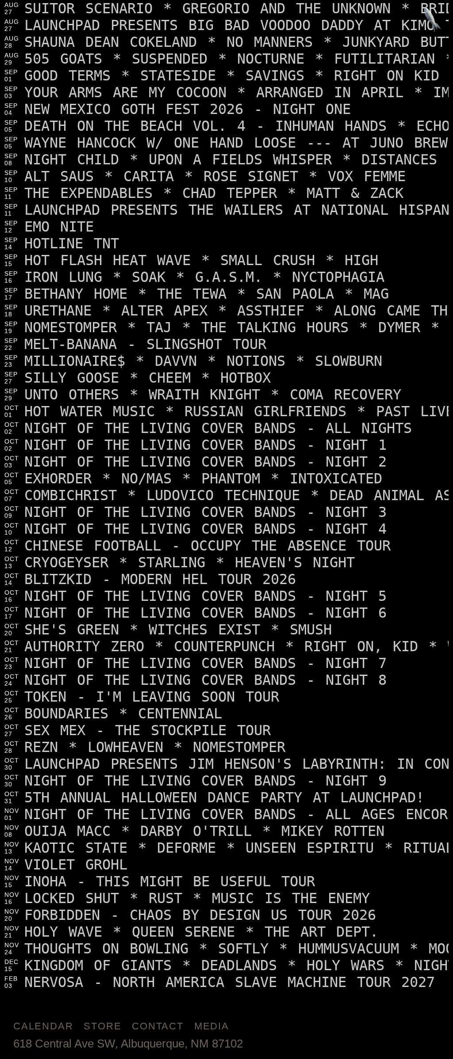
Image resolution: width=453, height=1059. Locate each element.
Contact (158, 1026)
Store (102, 1026)
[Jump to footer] (432, 20)
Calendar (43, 1026)
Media (211, 1026)
